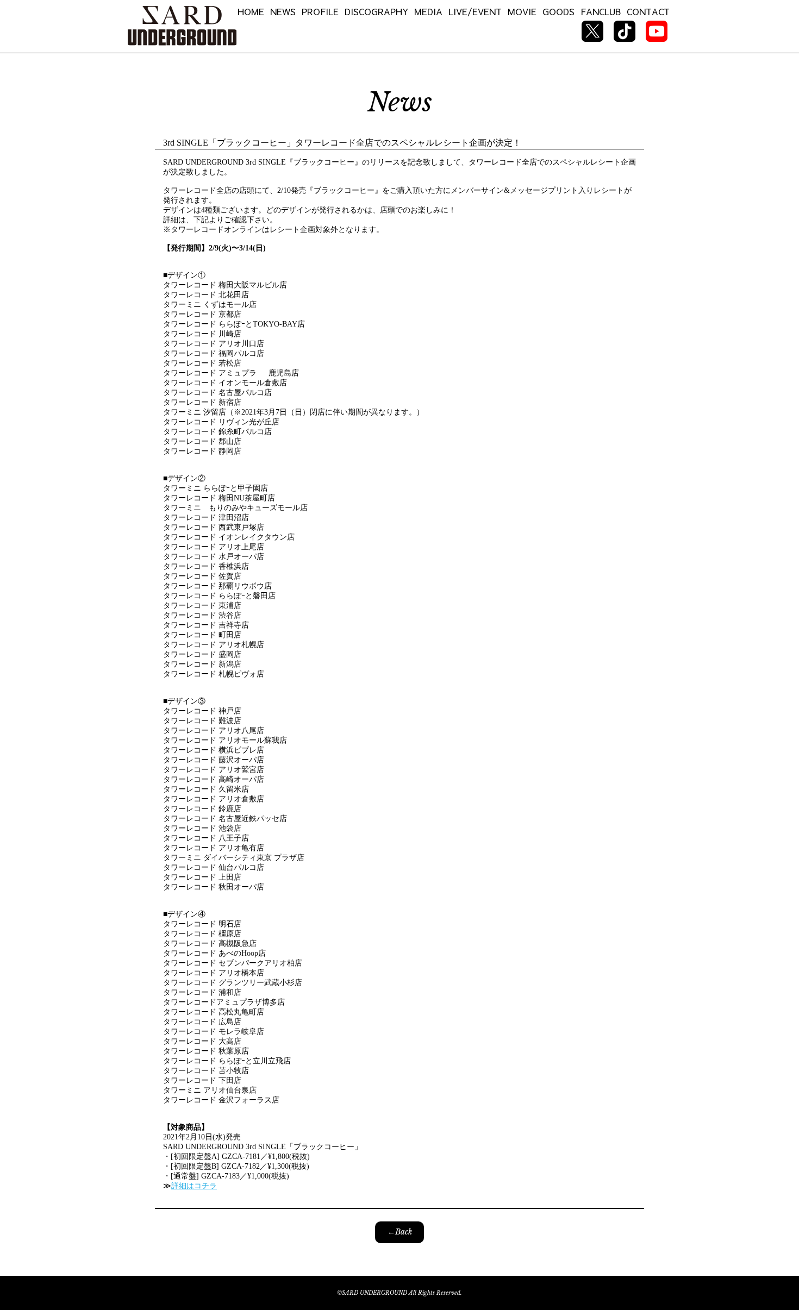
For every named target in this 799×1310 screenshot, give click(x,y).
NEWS (283, 11)
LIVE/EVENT (475, 11)
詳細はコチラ (194, 1186)
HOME (251, 11)
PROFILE (320, 11)
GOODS (558, 11)
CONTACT (648, 11)
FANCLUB (600, 11)
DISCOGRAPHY (376, 11)
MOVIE (522, 11)
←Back (400, 1232)
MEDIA (428, 11)
